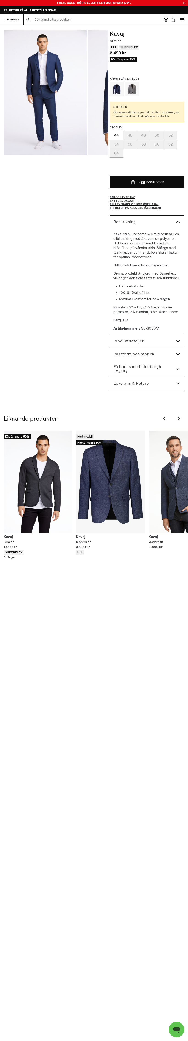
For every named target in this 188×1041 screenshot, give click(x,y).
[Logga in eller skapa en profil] (166, 19)
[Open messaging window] (176, 1029)
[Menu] (182, 19)
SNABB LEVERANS (17, 10)
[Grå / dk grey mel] (132, 89)
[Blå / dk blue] (117, 89)
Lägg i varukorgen (151, 182)
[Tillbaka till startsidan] (12, 20)
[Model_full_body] (45, 92)
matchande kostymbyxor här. (145, 265)
